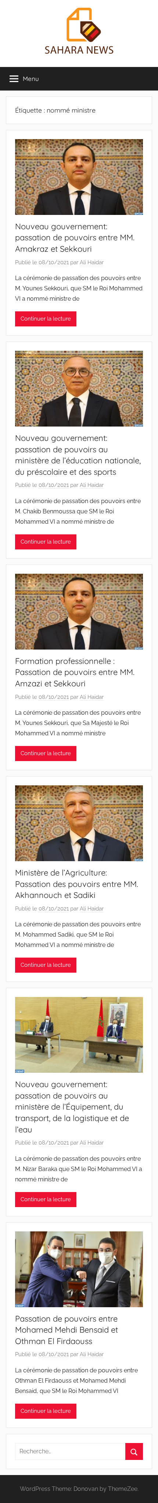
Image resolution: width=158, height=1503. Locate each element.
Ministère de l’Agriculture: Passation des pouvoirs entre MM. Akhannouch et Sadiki (76, 884)
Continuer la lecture (46, 318)
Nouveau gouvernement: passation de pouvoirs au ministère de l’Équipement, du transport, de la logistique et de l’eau (72, 1107)
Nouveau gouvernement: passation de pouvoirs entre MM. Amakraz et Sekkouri (74, 237)
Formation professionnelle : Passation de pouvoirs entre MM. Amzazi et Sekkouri (74, 672)
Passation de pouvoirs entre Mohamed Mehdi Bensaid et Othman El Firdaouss (66, 1330)
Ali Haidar (92, 262)
